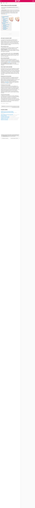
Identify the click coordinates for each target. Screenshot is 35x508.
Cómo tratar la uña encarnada (5, 23)
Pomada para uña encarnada (5, 27)
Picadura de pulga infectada (5, 117)
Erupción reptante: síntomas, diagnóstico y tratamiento (14, 138)
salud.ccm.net (6, 136)
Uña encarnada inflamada (5, 21)
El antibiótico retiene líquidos (5, 116)
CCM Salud (4, 136)
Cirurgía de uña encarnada (5, 29)
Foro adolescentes (13, 116)
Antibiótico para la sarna (4, 118)
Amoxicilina (7, 82)
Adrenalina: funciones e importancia (5, 138)
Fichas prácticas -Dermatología (14, 117)
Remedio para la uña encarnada (6, 25)
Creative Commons (5, 135)
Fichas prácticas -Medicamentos (12, 115)
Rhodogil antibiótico (4, 115)
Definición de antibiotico (4, 119)
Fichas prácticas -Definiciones (13, 119)
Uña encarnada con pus (5, 19)
